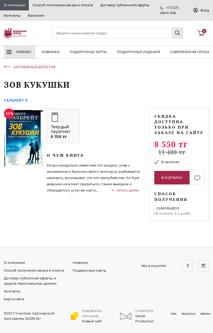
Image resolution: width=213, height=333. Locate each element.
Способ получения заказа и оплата (63, 5)
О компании (14, 5)
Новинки (50, 51)
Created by (144, 310)
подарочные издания (138, 51)
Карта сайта (14, 299)
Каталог (23, 51)
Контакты (12, 15)
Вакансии (36, 15)
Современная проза (189, 51)
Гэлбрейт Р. (16, 100)
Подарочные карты (88, 51)
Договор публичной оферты (125, 5)
